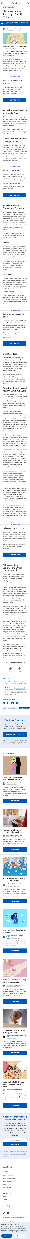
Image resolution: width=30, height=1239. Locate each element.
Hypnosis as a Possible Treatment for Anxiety (12, 831)
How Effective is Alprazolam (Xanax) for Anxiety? (14, 879)
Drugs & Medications (8, 7)
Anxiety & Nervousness (9, 1178)
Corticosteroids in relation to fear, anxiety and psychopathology (15, 682)
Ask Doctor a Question (15, 735)
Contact (5, 1199)
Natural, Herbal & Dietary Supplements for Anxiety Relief (13, 1084)
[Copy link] (18, 703)
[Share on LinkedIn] (13, 703)
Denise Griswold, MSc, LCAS (16, 1036)
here (25, 1228)
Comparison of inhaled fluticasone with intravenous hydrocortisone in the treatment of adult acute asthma (15, 689)
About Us (5, 1196)
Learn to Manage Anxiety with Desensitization (13, 778)
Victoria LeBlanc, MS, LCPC (16, 884)
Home (4, 708)
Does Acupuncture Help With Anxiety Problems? (14, 1031)
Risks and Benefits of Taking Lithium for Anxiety (14, 981)
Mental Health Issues (8, 1181)
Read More (15, 801)
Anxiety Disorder (7, 1187)
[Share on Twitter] (5, 703)
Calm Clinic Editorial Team (20, 22)
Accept (7, 1235)
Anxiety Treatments (13, 708)
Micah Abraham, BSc (12, 24)
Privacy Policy (6, 1206)
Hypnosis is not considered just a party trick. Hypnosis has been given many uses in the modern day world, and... (14, 841)
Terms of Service (7, 1203)
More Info (19, 1235)
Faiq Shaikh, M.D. (19, 985)
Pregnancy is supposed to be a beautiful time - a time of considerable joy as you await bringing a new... (14, 943)
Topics (5, 3)
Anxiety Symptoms (7, 1184)
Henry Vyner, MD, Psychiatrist (14, 936)
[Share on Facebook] (9, 703)
